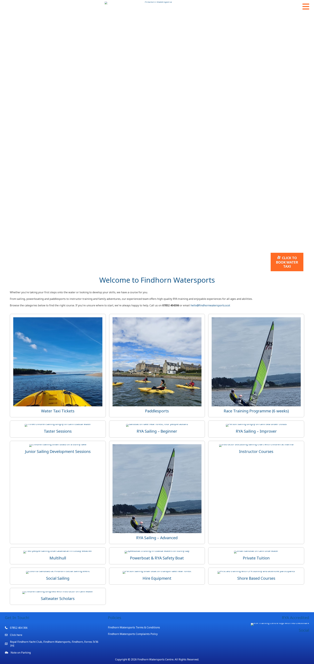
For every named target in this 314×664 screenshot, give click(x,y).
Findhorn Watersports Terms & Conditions (134, 627)
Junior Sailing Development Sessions (58, 451)
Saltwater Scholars (58, 598)
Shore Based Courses (256, 578)
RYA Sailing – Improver (256, 431)
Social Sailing (57, 578)
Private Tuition (256, 558)
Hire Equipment (157, 578)
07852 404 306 (18, 628)
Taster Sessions (58, 431)
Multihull (58, 558)
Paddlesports (157, 411)
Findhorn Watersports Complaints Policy (133, 634)
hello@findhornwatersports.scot (210, 305)
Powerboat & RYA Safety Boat (157, 558)
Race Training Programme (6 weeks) (256, 411)
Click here (16, 635)
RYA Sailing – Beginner (157, 431)
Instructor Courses (256, 451)
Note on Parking (21, 652)
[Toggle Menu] (306, 6)
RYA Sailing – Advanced (157, 537)
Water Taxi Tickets (57, 411)
